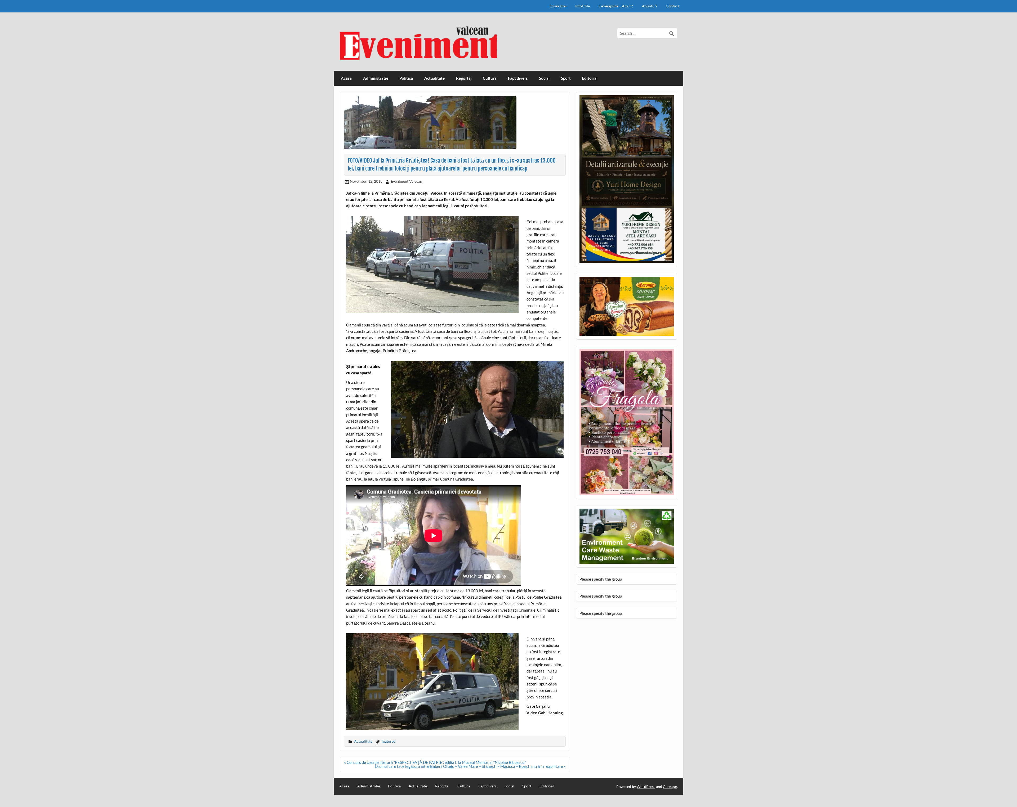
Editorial (589, 78)
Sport (566, 78)
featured (389, 741)
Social (544, 78)
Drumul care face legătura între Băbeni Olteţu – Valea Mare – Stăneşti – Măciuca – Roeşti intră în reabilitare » (470, 766)
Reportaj (464, 78)
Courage (670, 786)
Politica (406, 78)
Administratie (375, 78)
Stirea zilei (558, 6)
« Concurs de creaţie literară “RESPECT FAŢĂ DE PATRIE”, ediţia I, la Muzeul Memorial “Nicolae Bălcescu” (435, 762)
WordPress (646, 786)
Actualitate (434, 78)
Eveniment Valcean (406, 181)
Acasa (346, 78)
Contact (672, 6)
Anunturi (649, 6)
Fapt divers (518, 78)
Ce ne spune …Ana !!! (616, 6)
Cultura (490, 78)
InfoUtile (582, 6)
